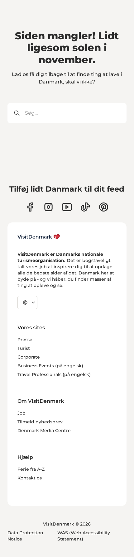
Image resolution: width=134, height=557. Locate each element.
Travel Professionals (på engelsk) (54, 374)
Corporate (28, 357)
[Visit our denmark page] (30, 207)
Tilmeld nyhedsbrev (40, 422)
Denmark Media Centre (44, 430)
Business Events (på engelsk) (50, 366)
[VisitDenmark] (38, 237)
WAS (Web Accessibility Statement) (83, 536)
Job (21, 413)
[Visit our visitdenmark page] (66, 207)
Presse (24, 339)
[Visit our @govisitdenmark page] (85, 207)
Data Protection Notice (25, 536)
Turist (23, 348)
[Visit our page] (48, 207)
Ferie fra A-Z (31, 469)
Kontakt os (29, 478)
